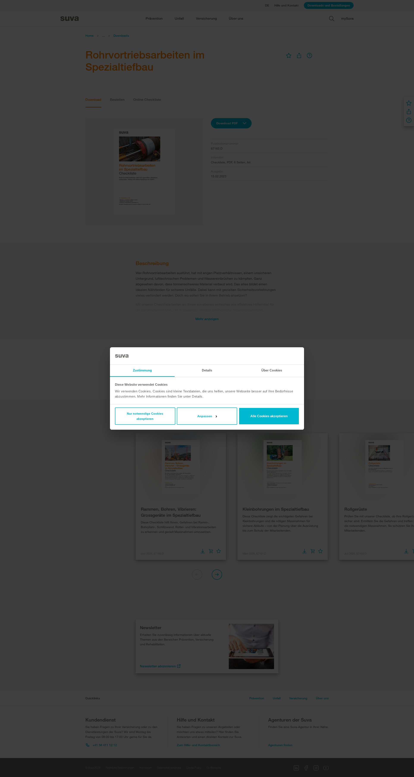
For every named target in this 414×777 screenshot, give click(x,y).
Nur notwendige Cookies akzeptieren (145, 416)
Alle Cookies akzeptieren (269, 416)
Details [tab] (207, 370)
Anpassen (204, 416)
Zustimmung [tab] (142, 370)
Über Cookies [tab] (271, 370)
